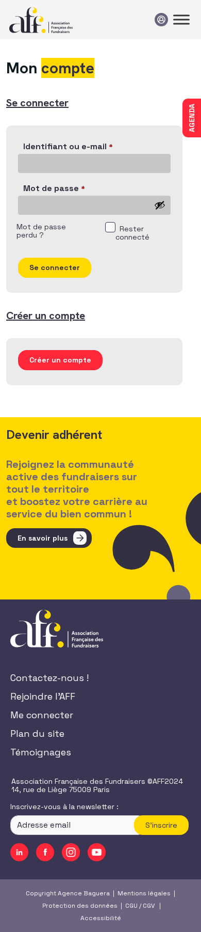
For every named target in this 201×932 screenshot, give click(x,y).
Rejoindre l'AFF (42, 696)
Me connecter (41, 715)
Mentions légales (144, 893)
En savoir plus (43, 538)
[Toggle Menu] (181, 19)
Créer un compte (60, 360)
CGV (149, 906)
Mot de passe (54, 188)
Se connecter (54, 267)
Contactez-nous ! (49, 678)
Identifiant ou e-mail (68, 147)
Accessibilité (100, 918)
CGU (131, 906)
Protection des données (80, 906)
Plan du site (37, 733)
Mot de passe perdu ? (41, 231)
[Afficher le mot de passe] (159, 205)
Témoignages (40, 752)
